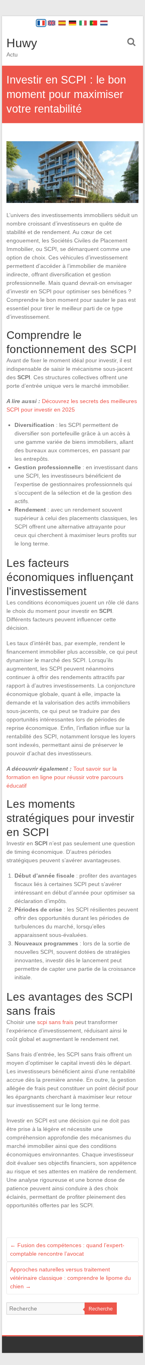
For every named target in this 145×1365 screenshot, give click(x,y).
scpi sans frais (55, 1022)
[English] (52, 23)
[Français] (41, 23)
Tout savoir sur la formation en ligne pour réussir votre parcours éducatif (64, 777)
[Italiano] (83, 23)
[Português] (93, 23)
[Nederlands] (104, 23)
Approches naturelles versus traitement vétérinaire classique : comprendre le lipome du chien (70, 1278)
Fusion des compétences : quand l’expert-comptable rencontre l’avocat (67, 1249)
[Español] (62, 23)
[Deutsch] (72, 23)
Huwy (21, 43)
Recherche (101, 1309)
